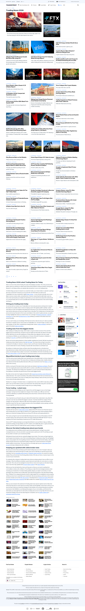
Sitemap (64, 571)
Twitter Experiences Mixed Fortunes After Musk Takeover (66, 100)
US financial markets (43, 477)
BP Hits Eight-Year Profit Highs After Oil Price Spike (42, 199)
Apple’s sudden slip (43, 492)
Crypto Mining (47, 574)
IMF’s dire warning (24, 477)
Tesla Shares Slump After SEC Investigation (32, 526)
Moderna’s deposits (41, 314)
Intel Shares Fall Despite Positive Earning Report (15, 220)
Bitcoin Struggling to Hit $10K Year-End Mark (16, 516)
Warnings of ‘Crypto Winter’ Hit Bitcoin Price (42, 240)
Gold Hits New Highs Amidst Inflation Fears (48, 552)
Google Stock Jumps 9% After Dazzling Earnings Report (65, 208)
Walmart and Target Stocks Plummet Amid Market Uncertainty (42, 100)
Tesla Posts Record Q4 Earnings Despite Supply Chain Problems (15, 228)
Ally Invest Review (67, 292)
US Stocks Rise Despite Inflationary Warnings (48, 521)
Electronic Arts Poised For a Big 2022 (48, 542)
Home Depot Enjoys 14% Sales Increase (42, 157)
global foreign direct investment (17, 479)
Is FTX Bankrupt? (49, 21)
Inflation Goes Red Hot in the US (15, 206)
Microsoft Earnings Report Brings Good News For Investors (41, 230)
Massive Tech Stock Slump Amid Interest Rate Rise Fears (65, 266)
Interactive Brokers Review (68, 308)
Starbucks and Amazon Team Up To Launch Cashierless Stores (16, 548)
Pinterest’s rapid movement (35, 453)
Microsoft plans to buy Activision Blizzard (15, 250)
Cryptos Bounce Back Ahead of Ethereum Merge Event (65, 51)
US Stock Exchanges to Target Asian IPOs (32, 511)
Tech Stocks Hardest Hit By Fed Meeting (32, 517)
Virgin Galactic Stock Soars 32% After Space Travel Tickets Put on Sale (67, 177)
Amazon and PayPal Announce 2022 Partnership (48, 526)
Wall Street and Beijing (42, 366)
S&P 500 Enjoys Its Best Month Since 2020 (67, 43)
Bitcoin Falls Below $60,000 (15, 553)
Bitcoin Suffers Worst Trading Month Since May (16, 505)
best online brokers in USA (14, 353)
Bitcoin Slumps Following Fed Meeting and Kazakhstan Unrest (67, 258)
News (61, 5)
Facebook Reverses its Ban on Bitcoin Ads (16, 537)
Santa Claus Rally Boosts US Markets (31, 505)
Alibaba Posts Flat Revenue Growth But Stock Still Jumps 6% (16, 57)
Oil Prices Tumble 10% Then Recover (13, 76)
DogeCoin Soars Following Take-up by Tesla (17, 266)
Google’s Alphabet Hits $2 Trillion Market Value (48, 547)
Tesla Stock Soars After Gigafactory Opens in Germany (66, 131)
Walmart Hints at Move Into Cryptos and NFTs (16, 258)
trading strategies (42, 324)
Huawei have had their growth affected (41, 374)
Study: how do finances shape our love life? (23, 27)
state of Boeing (41, 464)
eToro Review (28, 569)
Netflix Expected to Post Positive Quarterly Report (65, 236)
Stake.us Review (29, 576)
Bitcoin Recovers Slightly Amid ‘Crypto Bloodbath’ (69, 76)
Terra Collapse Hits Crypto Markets (66, 85)
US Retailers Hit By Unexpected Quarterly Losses (15, 94)
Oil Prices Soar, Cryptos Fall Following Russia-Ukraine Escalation (42, 164)
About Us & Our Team (67, 569)
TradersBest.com (9, 8)
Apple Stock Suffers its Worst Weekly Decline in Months (16, 511)
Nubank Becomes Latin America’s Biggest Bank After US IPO (16, 526)
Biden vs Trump (48, 361)
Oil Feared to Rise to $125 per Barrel (51, 148)
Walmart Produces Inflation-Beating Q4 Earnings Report (66, 158)
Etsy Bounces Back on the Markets (16, 157)
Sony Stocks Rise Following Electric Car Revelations (15, 500)
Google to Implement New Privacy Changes (66, 167)
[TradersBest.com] (11, 5)
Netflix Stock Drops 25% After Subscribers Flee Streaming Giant (16, 129)
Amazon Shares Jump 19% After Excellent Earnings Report (65, 191)
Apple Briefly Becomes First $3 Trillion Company (31, 500)
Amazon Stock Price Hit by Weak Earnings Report (65, 92)
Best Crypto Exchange (11, 574)
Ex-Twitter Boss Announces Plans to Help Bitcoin (41, 250)
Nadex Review (66, 302)
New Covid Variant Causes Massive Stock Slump (15, 542)
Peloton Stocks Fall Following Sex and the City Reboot (32, 521)
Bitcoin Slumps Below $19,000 (31, 76)
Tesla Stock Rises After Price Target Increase (41, 268)
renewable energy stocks (21, 453)
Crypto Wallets (43, 5)
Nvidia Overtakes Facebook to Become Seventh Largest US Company (42, 191)
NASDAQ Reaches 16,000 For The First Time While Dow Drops (32, 542)
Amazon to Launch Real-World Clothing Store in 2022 (65, 228)
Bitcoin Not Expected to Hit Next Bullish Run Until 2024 (40, 172)
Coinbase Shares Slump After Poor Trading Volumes (47, 557)
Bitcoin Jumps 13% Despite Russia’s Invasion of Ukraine (70, 147)
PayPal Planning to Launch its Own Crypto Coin (41, 258)
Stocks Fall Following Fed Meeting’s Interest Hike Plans (41, 220)
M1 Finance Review (29, 571)
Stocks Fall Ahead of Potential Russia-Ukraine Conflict (17, 199)
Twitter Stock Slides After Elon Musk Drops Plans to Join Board (41, 129)
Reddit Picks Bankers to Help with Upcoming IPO (66, 250)
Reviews (34, 5)
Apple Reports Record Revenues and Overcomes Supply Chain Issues (17, 236)
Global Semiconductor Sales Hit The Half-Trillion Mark (16, 191)
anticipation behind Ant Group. (13, 494)
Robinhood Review (29, 574)
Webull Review (66, 297)
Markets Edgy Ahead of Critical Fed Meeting (66, 220)
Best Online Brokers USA (24, 5)
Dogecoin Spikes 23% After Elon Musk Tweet (48, 516)
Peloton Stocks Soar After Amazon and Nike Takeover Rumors (42, 207)
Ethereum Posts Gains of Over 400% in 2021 (48, 500)
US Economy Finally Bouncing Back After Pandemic (32, 557)
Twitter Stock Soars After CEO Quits (48, 537)
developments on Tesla (24, 316)
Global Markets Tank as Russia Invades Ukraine (17, 174)
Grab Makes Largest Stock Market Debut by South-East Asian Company (48, 532)
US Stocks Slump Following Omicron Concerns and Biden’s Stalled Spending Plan (48, 511)
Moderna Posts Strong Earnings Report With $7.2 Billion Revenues (16, 164)
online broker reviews (24, 409)
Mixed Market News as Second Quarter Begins (67, 115)
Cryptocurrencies (48, 572)
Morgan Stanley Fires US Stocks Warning (16, 557)
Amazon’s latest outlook (28, 464)
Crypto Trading (53, 5)
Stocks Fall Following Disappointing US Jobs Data (32, 532)
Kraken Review (66, 287)
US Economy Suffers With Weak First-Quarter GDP (17, 102)
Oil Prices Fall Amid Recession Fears (50, 76)
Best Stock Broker (10, 572)
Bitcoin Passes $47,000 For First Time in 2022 (67, 123)
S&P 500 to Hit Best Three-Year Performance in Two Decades (48, 505)
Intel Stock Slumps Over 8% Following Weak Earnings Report (42, 57)
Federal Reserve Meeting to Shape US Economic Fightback (14, 147)
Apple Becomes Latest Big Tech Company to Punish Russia (33, 147)
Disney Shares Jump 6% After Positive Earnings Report (51, 33)
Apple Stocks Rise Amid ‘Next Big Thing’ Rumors (31, 537)
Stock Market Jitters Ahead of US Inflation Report (16, 86)
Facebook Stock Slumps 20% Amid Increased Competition (66, 200)
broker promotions (19, 326)
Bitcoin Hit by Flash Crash (16, 532)
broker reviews (30, 294)
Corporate (65, 576)
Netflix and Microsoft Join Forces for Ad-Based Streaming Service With (67, 59)
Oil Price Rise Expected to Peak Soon (31, 552)
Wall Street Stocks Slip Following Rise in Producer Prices (16, 521)
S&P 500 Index (28, 342)
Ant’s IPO (13, 337)
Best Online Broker (10, 569)
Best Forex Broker (10, 571)
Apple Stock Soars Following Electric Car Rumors (31, 547)
